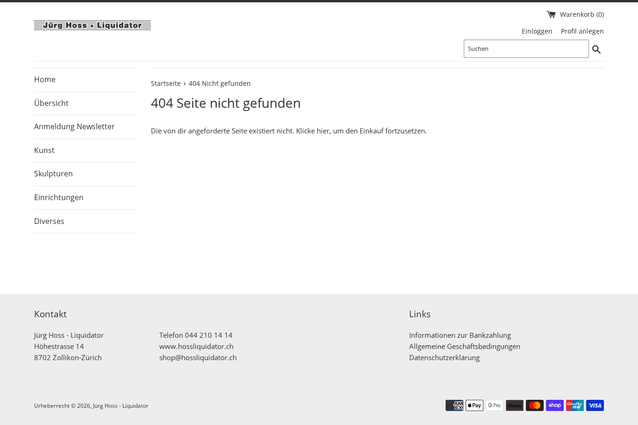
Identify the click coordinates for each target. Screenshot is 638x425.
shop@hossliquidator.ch (198, 357)
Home (45, 79)
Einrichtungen (59, 197)
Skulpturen (53, 173)
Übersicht (51, 103)
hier (323, 130)
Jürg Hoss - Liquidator (121, 406)
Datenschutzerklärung (444, 357)
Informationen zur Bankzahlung (460, 335)
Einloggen (537, 31)
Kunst (44, 150)
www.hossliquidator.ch (196, 346)
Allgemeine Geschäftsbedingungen (464, 346)
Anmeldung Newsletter (74, 126)
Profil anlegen (582, 31)
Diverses (49, 221)
